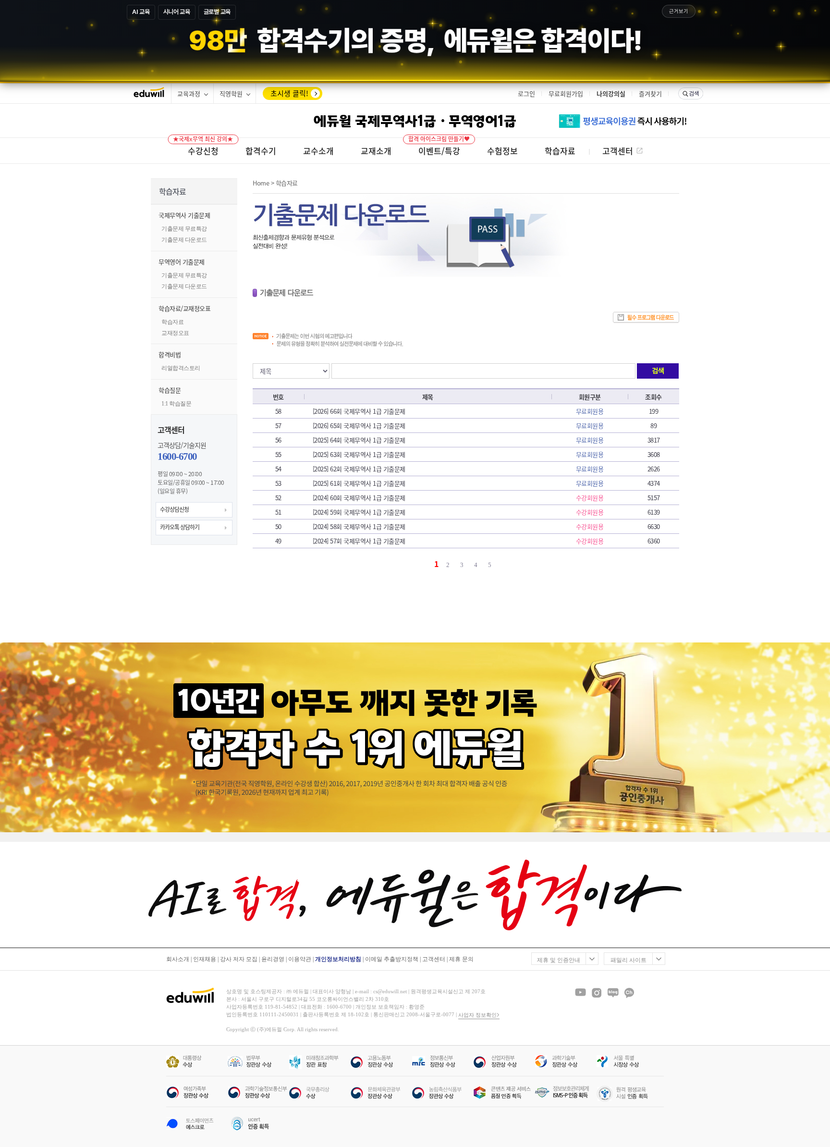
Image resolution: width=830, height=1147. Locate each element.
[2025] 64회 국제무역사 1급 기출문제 (359, 439)
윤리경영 (272, 959)
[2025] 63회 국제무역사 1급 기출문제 (359, 454)
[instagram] (596, 993)
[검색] (690, 93)
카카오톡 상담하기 (179, 527)
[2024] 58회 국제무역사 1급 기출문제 (359, 526)
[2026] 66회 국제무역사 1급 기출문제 (359, 411)
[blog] (613, 993)
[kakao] (629, 993)
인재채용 (204, 959)
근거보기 (678, 11)
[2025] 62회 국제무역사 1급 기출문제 (359, 468)
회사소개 (177, 959)
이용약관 (299, 959)
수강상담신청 (174, 509)
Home (261, 182)
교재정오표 (175, 333)
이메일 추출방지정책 (391, 959)
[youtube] (580, 993)
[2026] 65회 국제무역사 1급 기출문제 (359, 425)
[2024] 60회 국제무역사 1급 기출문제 (359, 497)
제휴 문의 (461, 959)
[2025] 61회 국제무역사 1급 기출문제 (359, 483)
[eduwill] (149, 93)
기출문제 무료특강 (184, 228)
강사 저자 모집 (238, 959)
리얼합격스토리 (180, 368)
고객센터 (433, 959)
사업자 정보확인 (477, 1015)
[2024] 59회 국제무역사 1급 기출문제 (359, 512)
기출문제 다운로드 (184, 239)
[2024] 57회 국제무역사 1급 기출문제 (359, 540)
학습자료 (172, 322)
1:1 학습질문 (176, 403)
